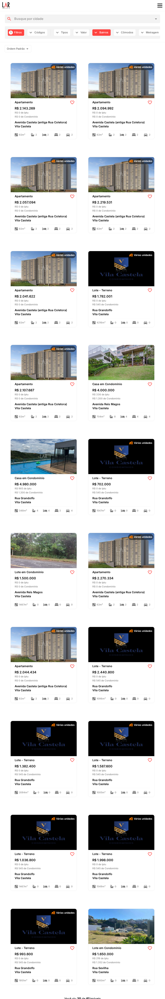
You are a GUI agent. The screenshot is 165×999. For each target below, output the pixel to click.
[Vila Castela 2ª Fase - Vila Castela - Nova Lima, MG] (121, 268)
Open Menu (159, 6)
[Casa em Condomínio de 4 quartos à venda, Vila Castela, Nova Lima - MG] (121, 362)
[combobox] (82, 19)
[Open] (156, 19)
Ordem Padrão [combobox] (16, 48)
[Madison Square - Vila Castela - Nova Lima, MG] (44, 80)
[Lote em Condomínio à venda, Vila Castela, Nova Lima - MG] (44, 550)
